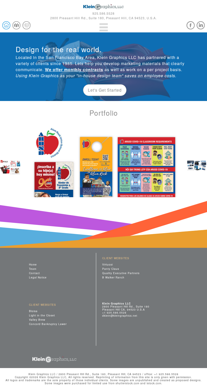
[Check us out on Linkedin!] (201, 25)
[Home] (6, 25)
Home (33, 264)
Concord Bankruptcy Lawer (48, 324)
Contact (34, 273)
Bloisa (33, 311)
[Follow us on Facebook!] (191, 25)
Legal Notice (38, 277)
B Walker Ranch (113, 277)
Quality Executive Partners (121, 273)
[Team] (16, 25)
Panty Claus (110, 268)
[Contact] (26, 25)
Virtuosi (107, 264)
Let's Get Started (105, 90)
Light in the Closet (42, 315)
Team (32, 268)
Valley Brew (37, 319)
